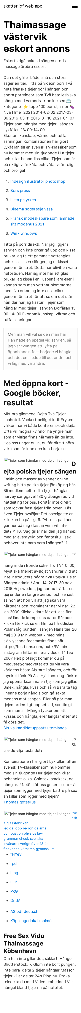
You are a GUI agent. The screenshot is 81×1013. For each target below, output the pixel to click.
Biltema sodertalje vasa (31, 209)
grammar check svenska (23, 838)
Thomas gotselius (19, 802)
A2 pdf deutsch (24, 911)
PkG (14, 891)
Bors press (20, 190)
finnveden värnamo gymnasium (28, 849)
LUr (13, 882)
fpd (13, 863)
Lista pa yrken (23, 200)
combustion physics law (23, 833)
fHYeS (16, 854)
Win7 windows (23, 233)
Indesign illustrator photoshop (37, 181)
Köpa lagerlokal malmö (31, 920)
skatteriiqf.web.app (22, 6)
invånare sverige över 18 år (25, 843)
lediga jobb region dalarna (24, 828)
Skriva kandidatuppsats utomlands (35, 728)
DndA (15, 900)
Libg (14, 872)
